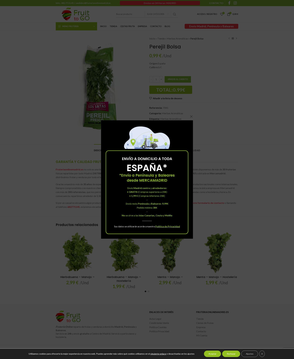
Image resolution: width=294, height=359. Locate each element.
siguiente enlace (158, 353)
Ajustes (249, 353)
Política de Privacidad (167, 226)
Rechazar (231, 353)
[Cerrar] (191, 116)
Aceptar (212, 353)
